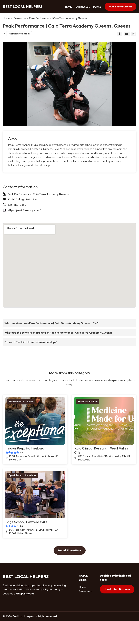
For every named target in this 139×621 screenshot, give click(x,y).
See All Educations (70, 550)
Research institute (87, 401)
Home (68, 6)
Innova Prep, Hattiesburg (24, 448)
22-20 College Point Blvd (22, 199)
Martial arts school (19, 33)
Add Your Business (121, 6)
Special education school (22, 475)
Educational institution (21, 401)
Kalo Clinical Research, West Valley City (101, 450)
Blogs (97, 6)
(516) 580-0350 (16, 204)
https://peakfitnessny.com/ (24, 210)
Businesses (83, 6)
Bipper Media (25, 593)
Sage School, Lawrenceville (26, 522)
